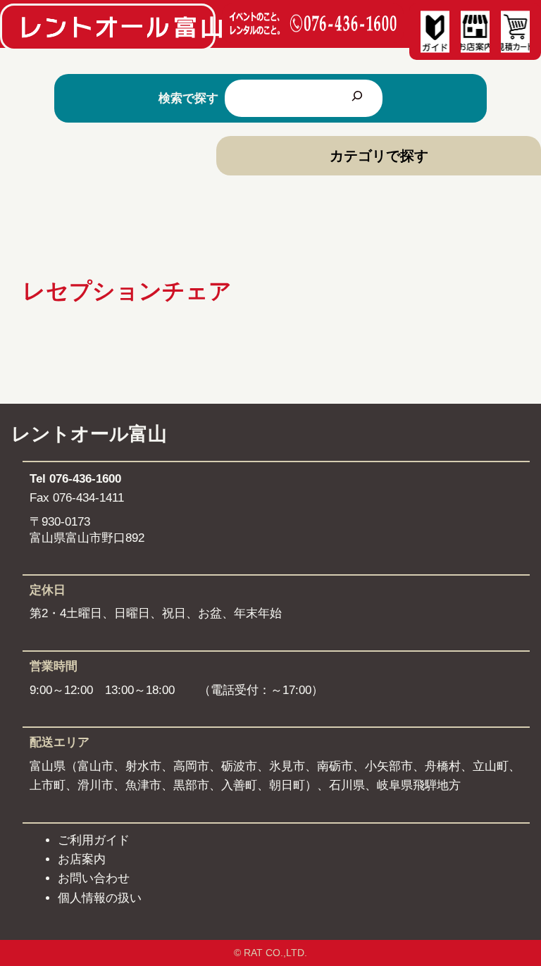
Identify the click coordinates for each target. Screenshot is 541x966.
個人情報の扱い (100, 898)
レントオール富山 (89, 434)
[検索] (357, 98)
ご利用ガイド (94, 840)
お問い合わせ (94, 878)
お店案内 (82, 859)
